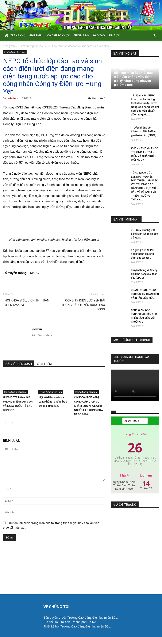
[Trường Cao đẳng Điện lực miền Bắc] (81, 15)
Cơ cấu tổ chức (58, 35)
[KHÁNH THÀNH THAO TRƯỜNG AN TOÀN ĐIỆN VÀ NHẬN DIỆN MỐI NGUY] (119, 152)
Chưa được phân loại (31, 46)
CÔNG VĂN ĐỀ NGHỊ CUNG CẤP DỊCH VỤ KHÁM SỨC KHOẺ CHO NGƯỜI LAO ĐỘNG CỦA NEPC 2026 (88, 406)
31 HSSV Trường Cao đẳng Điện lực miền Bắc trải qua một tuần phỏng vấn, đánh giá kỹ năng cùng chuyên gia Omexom (133, 77)
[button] (154, 36)
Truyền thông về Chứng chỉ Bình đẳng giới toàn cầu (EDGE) (144, 131)
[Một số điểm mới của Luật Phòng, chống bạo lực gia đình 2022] (53, 383)
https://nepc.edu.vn (42, 335)
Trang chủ (18, 35)
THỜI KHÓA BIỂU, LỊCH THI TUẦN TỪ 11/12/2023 (26, 303)
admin (12, 98)
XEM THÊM (44, 364)
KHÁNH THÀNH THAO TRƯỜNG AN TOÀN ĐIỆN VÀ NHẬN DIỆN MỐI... (145, 294)
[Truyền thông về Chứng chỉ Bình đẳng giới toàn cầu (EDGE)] (119, 131)
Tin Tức (114, 35)
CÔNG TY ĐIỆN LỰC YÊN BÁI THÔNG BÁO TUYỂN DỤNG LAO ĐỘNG (83, 305)
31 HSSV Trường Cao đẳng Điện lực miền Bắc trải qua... (144, 234)
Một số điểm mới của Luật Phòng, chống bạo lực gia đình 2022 (52, 401)
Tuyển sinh (81, 35)
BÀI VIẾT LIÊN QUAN (18, 364)
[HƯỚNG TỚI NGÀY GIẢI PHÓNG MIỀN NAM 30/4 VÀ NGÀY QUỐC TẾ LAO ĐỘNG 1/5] (18, 383)
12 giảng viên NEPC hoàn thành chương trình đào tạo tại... (142, 254)
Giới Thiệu (36, 35)
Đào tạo (99, 35)
